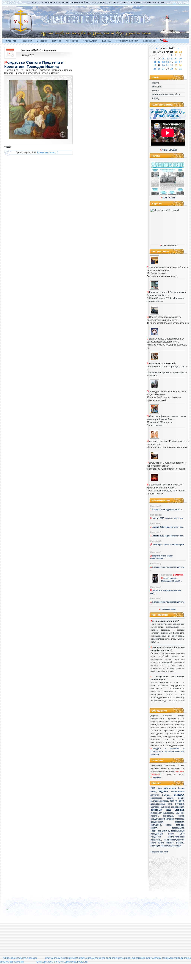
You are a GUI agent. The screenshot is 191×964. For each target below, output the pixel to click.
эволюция (155, 846)
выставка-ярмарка (159, 801)
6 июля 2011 (28, 55)
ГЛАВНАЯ (10, 41)
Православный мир (160, 831)
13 (163, 62)
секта (153, 843)
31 (180, 68)
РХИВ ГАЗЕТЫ (168, 198)
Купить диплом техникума (159, 958)
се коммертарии (167, 609)
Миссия (25, 50)
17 (180, 62)
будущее (166, 795)
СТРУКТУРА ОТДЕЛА (127, 41)
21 (167, 65)
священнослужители (174, 840)
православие (178, 828)
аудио (163, 791)
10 (180, 58)
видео (179, 794)
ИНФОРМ (42, 41)
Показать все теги (159, 852)
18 (155, 65)
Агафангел (170, 788)
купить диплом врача (90, 958)
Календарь (50, 50)
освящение (156, 825)
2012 (153, 788)
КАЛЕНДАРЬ (150, 41)
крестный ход (161, 809)
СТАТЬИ (56, 41)
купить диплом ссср (134, 958)
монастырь (168, 816)
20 (163, 65)
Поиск (155, 82)
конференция (177, 807)
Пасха (168, 825)
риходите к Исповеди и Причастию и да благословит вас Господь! (167, 751)
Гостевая (157, 86)
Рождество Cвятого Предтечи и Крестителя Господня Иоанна (33, 64)
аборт (159, 788)
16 (176, 62)
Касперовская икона (160, 807)
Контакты (157, 90)
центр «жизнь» (166, 843)
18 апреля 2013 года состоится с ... (167, 509)
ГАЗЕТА (106, 41)
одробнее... (157, 777)
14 (167, 62)
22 (171, 65)
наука (181, 816)
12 (159, 62)
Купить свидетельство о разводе (20, 958)
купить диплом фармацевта (72, 961)
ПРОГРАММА (90, 41)
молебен (180, 813)
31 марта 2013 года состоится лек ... (167, 518)
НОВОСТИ (26, 41)
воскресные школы (162, 798)
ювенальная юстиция (171, 846)
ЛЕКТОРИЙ (72, 41)
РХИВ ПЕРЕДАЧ (168, 150)
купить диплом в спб (46, 961)
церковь (180, 843)
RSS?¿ (155, 98)
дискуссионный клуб (161, 804)
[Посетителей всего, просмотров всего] (14, 910)
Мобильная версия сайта (166, 94)
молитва (155, 816)
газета (173, 801)
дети (181, 801)
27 (163, 68)
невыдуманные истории (162, 819)
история (179, 804)
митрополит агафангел (162, 813)
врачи (181, 798)
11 (155, 62)
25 (155, 68)
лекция (179, 809)
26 (159, 68)
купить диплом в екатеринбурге (61, 958)
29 (171, 68)
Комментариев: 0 (47, 152)
